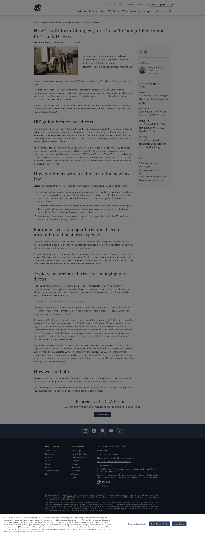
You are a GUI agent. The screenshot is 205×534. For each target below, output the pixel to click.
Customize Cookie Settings (137, 524)
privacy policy (13, 527)
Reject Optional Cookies (159, 524)
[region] (102, 524)
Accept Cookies (179, 524)
